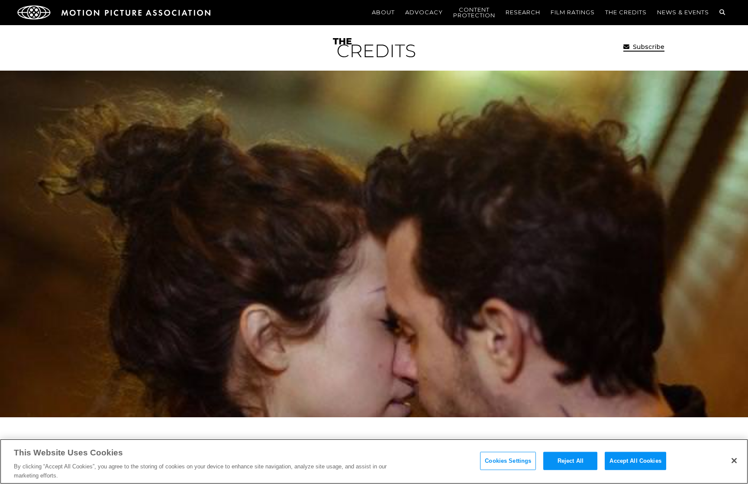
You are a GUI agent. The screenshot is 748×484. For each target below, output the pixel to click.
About (383, 12)
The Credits (626, 12)
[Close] (734, 460)
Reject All (571, 461)
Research (523, 12)
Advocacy (424, 12)
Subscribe (647, 47)
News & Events (683, 12)
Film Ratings (573, 12)
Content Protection (474, 12)
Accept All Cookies (635, 461)
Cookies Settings (508, 461)
